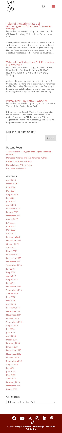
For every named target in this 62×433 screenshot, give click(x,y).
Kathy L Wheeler (19, 31)
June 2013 (10, 371)
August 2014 (12, 325)
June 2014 (10, 332)
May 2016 (10, 300)
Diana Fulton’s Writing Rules (19, 165)
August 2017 (12, 279)
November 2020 (13, 261)
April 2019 (11, 276)
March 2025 (11, 183)
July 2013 (10, 368)
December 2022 (13, 215)
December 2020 (13, 258)
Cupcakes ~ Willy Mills (16, 168)
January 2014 (12, 346)
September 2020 (14, 265)
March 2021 (11, 251)
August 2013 (12, 364)
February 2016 (13, 307)
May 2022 (10, 229)
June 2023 (10, 201)
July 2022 (10, 222)
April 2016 (11, 304)
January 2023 (12, 212)
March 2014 (11, 339)
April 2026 (11, 180)
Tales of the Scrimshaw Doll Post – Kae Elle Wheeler (30, 64)
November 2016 (13, 286)
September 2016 (14, 290)
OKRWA (10, 34)
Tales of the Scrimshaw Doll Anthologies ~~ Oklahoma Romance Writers (28, 26)
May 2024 (10, 191)
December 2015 (13, 311)
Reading (20, 34)
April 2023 (11, 205)
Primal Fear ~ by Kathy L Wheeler (26, 101)
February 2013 (13, 382)
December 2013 (13, 350)
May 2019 (10, 272)
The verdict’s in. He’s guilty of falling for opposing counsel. (28, 153)
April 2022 (11, 233)
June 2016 (10, 297)
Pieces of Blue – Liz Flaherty (19, 161)
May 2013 (10, 375)
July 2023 (10, 198)
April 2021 (11, 247)
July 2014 (10, 329)
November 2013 (13, 353)
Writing (10, 75)
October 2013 (12, 357)
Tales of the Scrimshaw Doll (29, 35)
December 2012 (13, 385)
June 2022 (10, 226)
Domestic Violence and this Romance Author (26, 157)
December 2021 (13, 240)
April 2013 (11, 378)
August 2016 (12, 293)
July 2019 (10, 268)
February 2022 (13, 236)
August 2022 (12, 219)
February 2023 (13, 208)
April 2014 (11, 336)
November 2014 (13, 314)
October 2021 (12, 244)
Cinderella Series (29, 70)
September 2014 (14, 322)
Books (50, 31)
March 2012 (11, 389)
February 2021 (13, 254)
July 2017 (10, 283)
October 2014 (12, 318)
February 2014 (13, 343)
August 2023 (12, 194)
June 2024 (10, 187)
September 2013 (14, 360)
